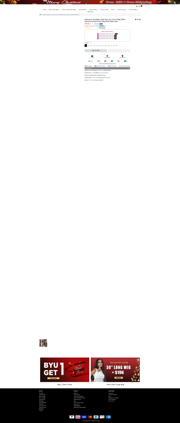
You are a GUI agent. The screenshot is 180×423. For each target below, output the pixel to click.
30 (108, 45)
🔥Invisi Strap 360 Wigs (69, 9)
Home (44, 9)
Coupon (41, 410)
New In (113, 9)
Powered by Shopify (95, 420)
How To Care (111, 401)
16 (88, 45)
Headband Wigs (42, 402)
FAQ (109, 396)
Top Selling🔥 (83, 9)
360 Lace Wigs (42, 397)
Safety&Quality (77, 405)
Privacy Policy (77, 394)
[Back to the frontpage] (40, 14)
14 (85, 45)
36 (116, 45)
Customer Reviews (112, 394)
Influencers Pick (42, 405)
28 (105, 45)
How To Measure (112, 399)
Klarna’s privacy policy (79, 402)
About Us (76, 393)
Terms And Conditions (78, 396)
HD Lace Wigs (133, 9)
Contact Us (110, 393)
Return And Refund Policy (79, 397)
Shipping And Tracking (113, 397)
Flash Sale (41, 404)
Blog (75, 401)
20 (94, 45)
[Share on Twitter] (137, 19)
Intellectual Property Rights (80, 407)
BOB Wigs (90, 11)
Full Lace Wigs (104, 9)
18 (91, 45)
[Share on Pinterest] (139, 19)
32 (111, 45)
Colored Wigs (93, 9)
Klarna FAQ (76, 404)
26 (102, 45)
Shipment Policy (77, 399)
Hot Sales (41, 393)
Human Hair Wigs (54, 9)
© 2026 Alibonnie (86, 420)
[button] (88, 27)
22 (97, 45)
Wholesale (41, 408)
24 (99, 45)
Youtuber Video (42, 407)
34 (113, 45)
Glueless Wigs (121, 9)
